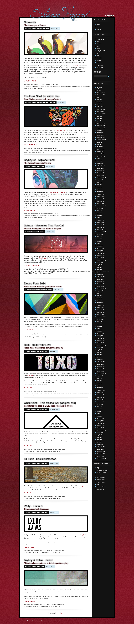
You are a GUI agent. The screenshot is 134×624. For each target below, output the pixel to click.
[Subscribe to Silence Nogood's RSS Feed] (113, 16)
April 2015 (99, 300)
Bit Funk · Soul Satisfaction (40, 459)
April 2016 (99, 272)
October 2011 (100, 399)
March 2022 (100, 147)
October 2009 (100, 456)
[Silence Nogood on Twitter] (110, 16)
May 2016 (99, 269)
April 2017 (99, 243)
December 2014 (101, 310)
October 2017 (100, 229)
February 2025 (101, 106)
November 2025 (101, 95)
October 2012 (100, 371)
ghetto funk (30, 375)
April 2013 (99, 357)
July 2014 (99, 321)
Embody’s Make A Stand (57, 192)
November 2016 (101, 255)
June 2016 (99, 267)
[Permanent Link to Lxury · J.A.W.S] (56, 532)
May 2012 (99, 383)
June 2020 (99, 161)
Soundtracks (100, 67)
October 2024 (100, 111)
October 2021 (100, 154)
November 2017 (101, 227)
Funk (47, 28)
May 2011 (99, 411)
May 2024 (99, 118)
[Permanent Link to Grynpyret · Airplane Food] (56, 189)
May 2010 (99, 439)
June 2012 (99, 380)
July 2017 (99, 236)
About (98, 27)
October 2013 (100, 343)
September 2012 (101, 373)
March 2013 (100, 359)
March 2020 (100, 163)
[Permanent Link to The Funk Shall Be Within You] (56, 127)
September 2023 (101, 128)
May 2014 (99, 326)
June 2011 (99, 409)
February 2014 (101, 333)
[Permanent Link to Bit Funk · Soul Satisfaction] (56, 483)
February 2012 (101, 390)
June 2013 (99, 352)
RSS (31, 620)
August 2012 (100, 376)
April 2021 (99, 158)
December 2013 (101, 338)
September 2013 (101, 345)
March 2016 (100, 274)
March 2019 (100, 191)
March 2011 (100, 416)
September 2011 (101, 402)
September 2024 (101, 114)
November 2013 (101, 340)
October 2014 (100, 314)
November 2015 (101, 284)
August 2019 (100, 180)
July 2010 (99, 435)
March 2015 (100, 302)
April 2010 (99, 442)
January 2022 (100, 151)
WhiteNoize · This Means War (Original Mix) (50, 402)
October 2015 (100, 286)
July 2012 (99, 378)
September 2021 (101, 156)
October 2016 (100, 258)
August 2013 (100, 347)
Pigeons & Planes (101, 472)
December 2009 (101, 451)
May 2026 (99, 88)
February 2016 (101, 276)
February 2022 (101, 149)
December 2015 (101, 281)
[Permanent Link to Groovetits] (56, 55)
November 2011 (101, 397)
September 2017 (101, 232)
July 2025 (99, 97)
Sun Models (43, 258)
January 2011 (100, 421)
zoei (98, 484)
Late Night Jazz (61, 130)
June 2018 (99, 213)
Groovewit (74, 66)
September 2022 (101, 140)
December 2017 (101, 225)
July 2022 (99, 142)
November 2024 (101, 109)
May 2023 (99, 130)
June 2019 (99, 184)
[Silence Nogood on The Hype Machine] (108, 16)
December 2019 (101, 170)
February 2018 (101, 220)
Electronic (49, 102)
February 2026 (101, 92)
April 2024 (99, 121)
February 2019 (101, 194)
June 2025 (99, 99)
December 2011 (101, 395)
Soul (98, 62)
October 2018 (100, 203)
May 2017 (99, 241)
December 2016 (101, 253)
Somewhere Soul (101, 487)
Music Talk (99, 58)
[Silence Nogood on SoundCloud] (105, 16)
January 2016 (100, 279)
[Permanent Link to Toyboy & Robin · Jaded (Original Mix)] (56, 586)
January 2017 (100, 250)
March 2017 (100, 246)
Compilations (42, 28)
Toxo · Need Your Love (37, 344)
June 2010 (99, 437)
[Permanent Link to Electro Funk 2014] (56, 314)
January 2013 (100, 364)
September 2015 (101, 288)
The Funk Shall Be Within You (41, 96)
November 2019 (101, 173)
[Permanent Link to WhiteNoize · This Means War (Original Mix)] (56, 429)
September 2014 (101, 317)
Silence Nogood (25, 620)
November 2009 (101, 454)
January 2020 (100, 168)
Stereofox (99, 475)
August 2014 (100, 319)
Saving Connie (101, 482)
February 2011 (101, 418)
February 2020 (101, 165)
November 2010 (101, 425)
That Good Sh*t (101, 489)
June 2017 (99, 239)
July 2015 (99, 293)
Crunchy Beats (101, 479)
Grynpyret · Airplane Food (39, 160)
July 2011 (99, 406)
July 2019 (99, 182)
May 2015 (99, 298)
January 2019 (100, 196)
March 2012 (100, 387)
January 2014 (100, 335)
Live (98, 55)
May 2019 (99, 187)
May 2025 (99, 102)
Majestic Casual (101, 468)
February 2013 (101, 361)
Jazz (98, 53)
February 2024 (101, 123)
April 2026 (99, 90)
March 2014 (100, 331)
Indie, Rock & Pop (101, 51)
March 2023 (100, 132)
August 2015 (100, 291)
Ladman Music (101, 477)
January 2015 (100, 307)
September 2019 (101, 177)
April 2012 (99, 385)
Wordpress (57, 620)
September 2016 (101, 260)
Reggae (99, 60)
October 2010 (100, 428)
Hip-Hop (99, 48)
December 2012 (101, 366)
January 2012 (100, 392)
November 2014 (101, 312)
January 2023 (100, 135)
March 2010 (100, 444)
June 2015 (99, 295)
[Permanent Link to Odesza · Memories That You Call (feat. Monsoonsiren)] (56, 253)
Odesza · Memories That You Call (44, 225)
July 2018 (99, 210)
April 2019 (99, 189)
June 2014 (99, 324)
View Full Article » (31, 81)
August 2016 (100, 262)
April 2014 (99, 328)
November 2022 (101, 137)
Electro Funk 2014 (35, 283)
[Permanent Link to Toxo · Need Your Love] (56, 371)
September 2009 (101, 458)
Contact (99, 30)
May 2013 (99, 354)
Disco (98, 41)
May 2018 (99, 215)
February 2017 (101, 248)
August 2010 (100, 432)
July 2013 (99, 350)
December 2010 (101, 423)
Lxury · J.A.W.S (33, 506)
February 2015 (101, 305)
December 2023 (101, 125)
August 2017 (100, 234)
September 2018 (101, 206)
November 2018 (101, 201)
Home (98, 24)
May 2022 (99, 144)
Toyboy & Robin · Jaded (38, 560)
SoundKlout (100, 65)
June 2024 (99, 116)
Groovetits (30, 22)
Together (83, 535)
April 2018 (99, 217)
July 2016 (99, 265)
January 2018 (100, 222)
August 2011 (100, 404)
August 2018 (100, 208)
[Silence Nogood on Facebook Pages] (111, 16)
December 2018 (101, 199)
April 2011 (99, 413)
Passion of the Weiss (102, 470)
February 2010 (101, 446)
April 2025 (99, 104)
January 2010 (100, 449)
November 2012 (101, 369)
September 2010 (101, 430)
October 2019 (100, 175)
